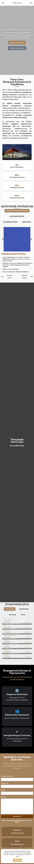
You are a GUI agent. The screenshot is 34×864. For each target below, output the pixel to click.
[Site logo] (17, 3)
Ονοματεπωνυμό (7, 776)
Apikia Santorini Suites (12, 633)
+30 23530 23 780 (17, 833)
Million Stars (8, 648)
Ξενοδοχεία (7, 622)
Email (3, 790)
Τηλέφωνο (4, 783)
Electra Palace (9, 619)
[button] (2, 239)
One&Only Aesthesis (11, 643)
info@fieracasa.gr (17, 844)
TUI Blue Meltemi (10, 628)
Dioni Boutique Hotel (11, 653)
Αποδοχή (17, 860)
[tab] (17, 210)
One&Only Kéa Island (11, 624)
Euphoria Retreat (10, 638)
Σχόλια (3, 797)
